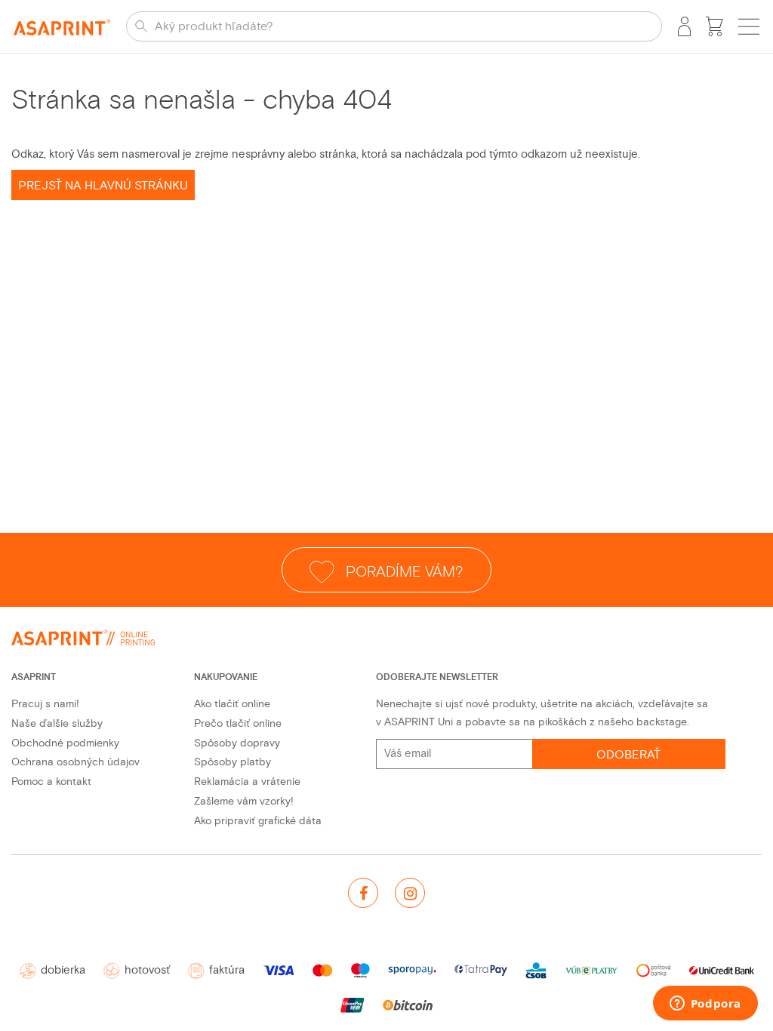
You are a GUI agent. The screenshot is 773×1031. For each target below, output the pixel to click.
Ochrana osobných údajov (75, 762)
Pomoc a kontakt (51, 781)
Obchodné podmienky (65, 743)
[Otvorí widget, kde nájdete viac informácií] (705, 1004)
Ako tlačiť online (232, 703)
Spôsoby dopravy (237, 743)
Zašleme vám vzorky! (244, 801)
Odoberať (628, 754)
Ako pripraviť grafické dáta (258, 820)
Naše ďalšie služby (57, 723)
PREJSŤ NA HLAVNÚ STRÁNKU (103, 185)
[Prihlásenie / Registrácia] (684, 26)
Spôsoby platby (232, 762)
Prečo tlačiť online (238, 723)
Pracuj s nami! (45, 703)
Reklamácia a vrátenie (247, 781)
